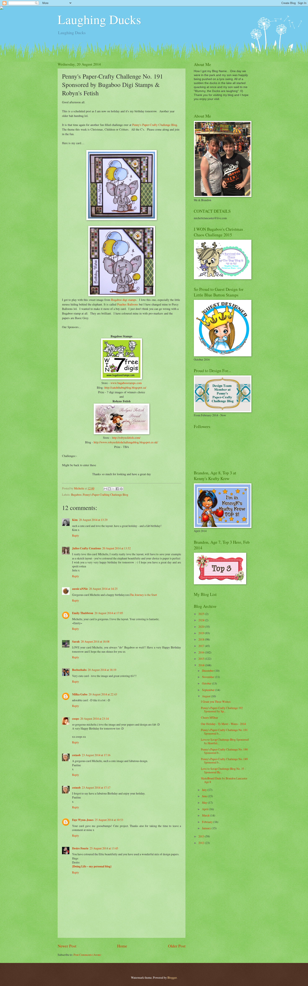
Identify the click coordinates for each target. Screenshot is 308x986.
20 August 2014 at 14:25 (103, 589)
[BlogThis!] (109, 489)
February (207, 822)
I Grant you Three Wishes (215, 702)
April (205, 809)
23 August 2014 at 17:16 (96, 755)
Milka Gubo (79, 694)
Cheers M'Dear (209, 717)
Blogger (172, 978)
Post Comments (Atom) (87, 955)
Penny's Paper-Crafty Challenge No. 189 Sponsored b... (224, 761)
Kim (75, 520)
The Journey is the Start (143, 595)
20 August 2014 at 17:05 (108, 613)
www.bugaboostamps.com (126, 383)
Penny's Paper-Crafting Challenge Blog (105, 495)
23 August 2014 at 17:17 (96, 787)
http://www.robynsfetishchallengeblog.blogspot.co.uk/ (126, 442)
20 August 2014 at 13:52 (116, 548)
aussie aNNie (80, 589)
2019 (201, 633)
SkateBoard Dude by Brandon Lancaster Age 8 (224, 780)
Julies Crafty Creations (86, 548)
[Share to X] (113, 489)
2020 (201, 627)
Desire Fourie (80, 848)
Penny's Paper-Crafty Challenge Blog (154, 125)
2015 (201, 659)
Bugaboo (76, 495)
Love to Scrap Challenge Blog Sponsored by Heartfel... (225, 741)
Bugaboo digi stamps (123, 300)
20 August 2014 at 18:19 (102, 670)
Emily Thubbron (82, 613)
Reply (75, 535)
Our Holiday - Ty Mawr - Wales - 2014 (223, 724)
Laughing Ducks (99, 19)
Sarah (76, 641)
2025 (201, 614)
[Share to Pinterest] (121, 489)
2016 (201, 652)
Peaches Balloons (127, 304)
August (206, 696)
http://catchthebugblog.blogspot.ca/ (125, 387)
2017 (201, 646)
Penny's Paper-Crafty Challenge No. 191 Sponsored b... (224, 731)
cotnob (76, 755)
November (208, 677)
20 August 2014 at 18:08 (95, 641)
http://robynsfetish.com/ (125, 438)
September (208, 690)
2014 (201, 665)
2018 (201, 639)
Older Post (176, 945)
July (204, 790)
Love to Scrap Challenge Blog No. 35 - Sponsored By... (223, 770)
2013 (201, 836)
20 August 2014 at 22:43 (103, 694)
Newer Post (67, 945)
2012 (201, 843)
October (207, 683)
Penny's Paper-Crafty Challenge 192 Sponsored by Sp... (222, 709)
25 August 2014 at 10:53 (109, 820)
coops (75, 719)
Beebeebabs (79, 670)
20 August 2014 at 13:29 (93, 520)
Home (122, 945)
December (208, 671)
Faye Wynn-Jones (82, 820)
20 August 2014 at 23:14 (94, 719)
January (207, 828)
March (206, 815)
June (205, 796)
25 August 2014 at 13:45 (104, 848)
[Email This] (105, 489)
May (205, 803)
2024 (201, 620)
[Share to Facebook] (117, 489)
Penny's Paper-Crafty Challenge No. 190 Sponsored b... (224, 751)
